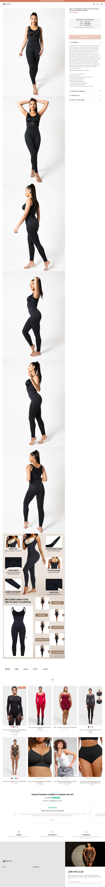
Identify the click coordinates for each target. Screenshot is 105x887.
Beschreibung (74, 42)
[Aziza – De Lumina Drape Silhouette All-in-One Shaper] (90, 705)
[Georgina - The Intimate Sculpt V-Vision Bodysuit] (15, 757)
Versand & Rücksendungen (78, 91)
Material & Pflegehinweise (77, 99)
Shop (4, 867)
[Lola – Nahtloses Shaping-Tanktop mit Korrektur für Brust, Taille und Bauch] (65, 757)
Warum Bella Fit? (75, 95)
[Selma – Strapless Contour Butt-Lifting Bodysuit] (65, 705)
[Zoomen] (5, 92)
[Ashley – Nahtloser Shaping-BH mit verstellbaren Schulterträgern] (40, 757)
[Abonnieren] (101, 881)
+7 (44, 778)
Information (36, 867)
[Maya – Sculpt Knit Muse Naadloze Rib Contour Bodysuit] (40, 705)
